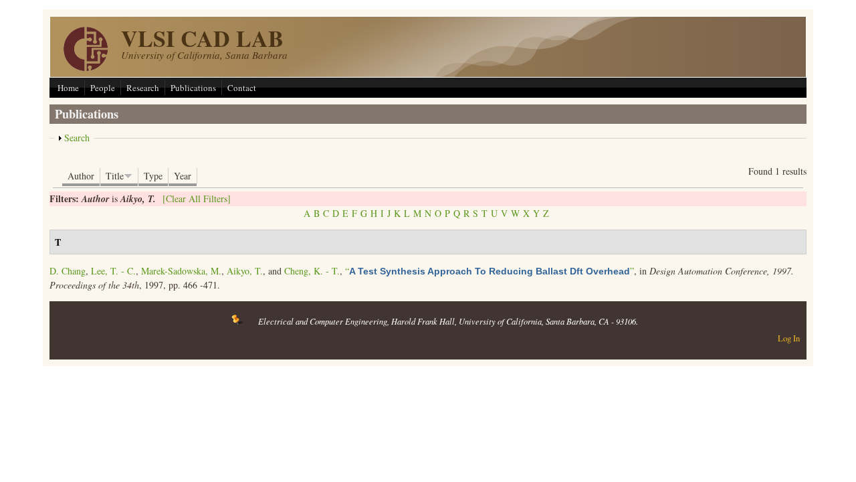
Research (142, 88)
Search (77, 137)
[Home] (86, 67)
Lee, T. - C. (113, 270)
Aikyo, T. (245, 270)
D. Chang (67, 270)
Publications (193, 88)
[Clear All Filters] (197, 198)
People (102, 88)
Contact (241, 88)
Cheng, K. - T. (312, 270)
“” (489, 270)
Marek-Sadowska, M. (181, 270)
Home (68, 88)
